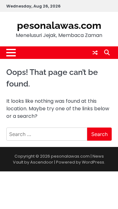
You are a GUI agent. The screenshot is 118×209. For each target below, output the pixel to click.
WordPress (93, 162)
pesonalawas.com (59, 25)
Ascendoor (41, 162)
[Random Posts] (95, 52)
